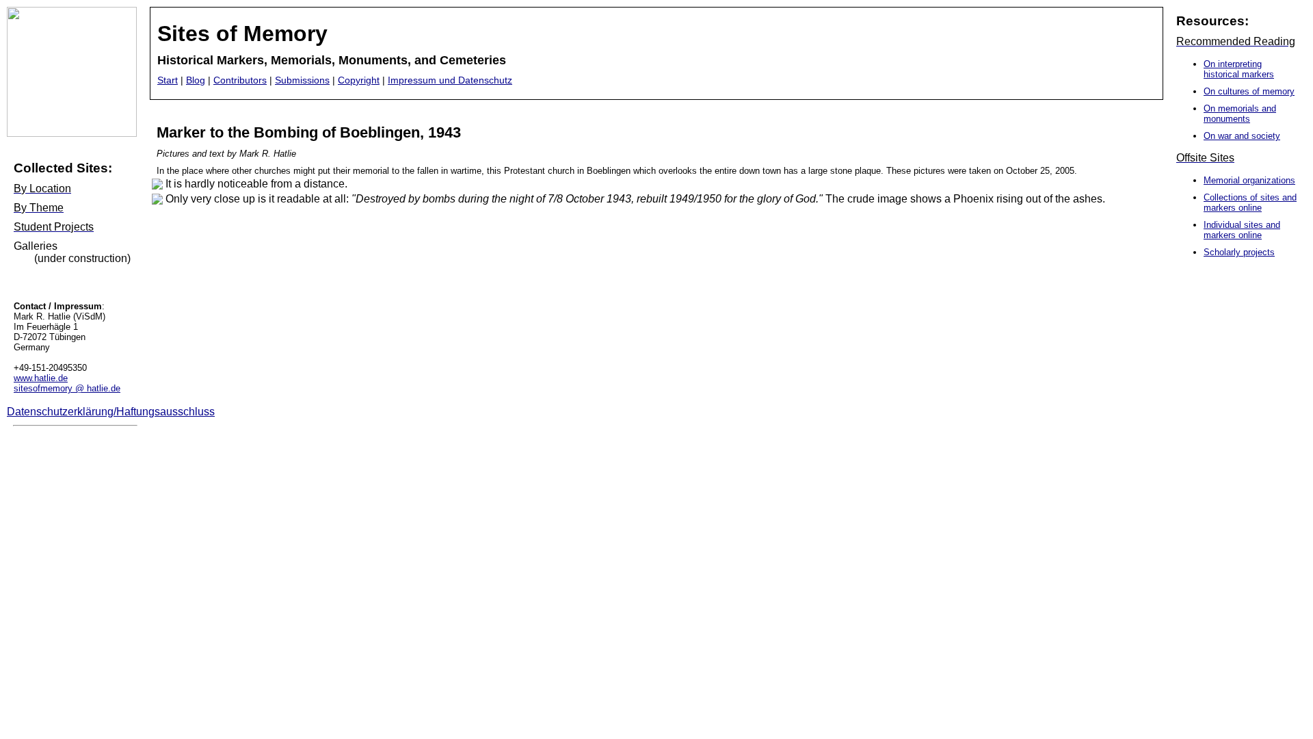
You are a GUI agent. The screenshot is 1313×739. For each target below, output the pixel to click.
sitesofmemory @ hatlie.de (67, 388)
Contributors (240, 80)
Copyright (359, 80)
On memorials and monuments (1240, 113)
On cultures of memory (1249, 91)
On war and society (1242, 136)
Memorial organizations (1249, 180)
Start (167, 80)
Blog (195, 80)
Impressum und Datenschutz (450, 80)
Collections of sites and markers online (1250, 202)
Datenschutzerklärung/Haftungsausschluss (111, 411)
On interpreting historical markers (1239, 69)
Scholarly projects (1239, 252)
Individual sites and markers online (1242, 230)
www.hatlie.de (41, 378)
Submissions (302, 80)
